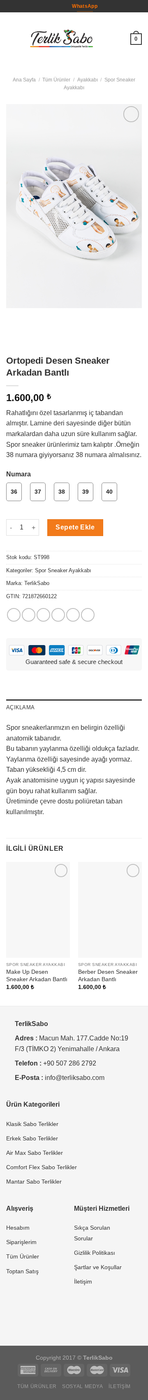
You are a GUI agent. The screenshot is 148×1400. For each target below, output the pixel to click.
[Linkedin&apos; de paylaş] (88, 615)
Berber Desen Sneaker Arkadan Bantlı (108, 975)
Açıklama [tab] (20, 707)
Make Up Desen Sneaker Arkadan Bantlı (36, 975)
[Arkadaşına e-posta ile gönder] (58, 615)
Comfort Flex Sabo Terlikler (41, 1167)
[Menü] (11, 39)
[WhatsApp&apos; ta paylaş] (14, 615)
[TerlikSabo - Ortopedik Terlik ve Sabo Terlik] (61, 39)
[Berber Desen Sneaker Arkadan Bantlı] (110, 910)
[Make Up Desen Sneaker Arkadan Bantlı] (38, 910)
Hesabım (18, 1227)
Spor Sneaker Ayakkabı (63, 570)
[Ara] (107, 39)
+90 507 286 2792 (69, 1063)
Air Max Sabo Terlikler (34, 1152)
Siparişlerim (21, 1242)
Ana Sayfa (24, 80)
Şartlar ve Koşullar (98, 1267)
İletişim (83, 1281)
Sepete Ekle (75, 527)
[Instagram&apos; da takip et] (61, 6)
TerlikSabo (36, 583)
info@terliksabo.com (74, 1077)
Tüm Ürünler (56, 80)
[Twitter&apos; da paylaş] (43, 615)
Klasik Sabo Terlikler (32, 1124)
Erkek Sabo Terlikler (32, 1138)
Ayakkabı (87, 80)
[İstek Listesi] (120, 39)
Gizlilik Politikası (94, 1252)
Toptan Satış (22, 1271)
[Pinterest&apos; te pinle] (73, 615)
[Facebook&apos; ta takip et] (53, 6)
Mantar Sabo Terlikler (34, 1181)
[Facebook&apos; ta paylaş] (28, 615)
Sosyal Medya (82, 1386)
